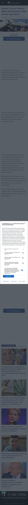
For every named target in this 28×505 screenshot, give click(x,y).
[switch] (22, 253)
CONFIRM (8, 276)
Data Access (14, 281)
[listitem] (14, 249)
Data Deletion (6, 281)
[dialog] (14, 252)
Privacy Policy (22, 281)
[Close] (25, 223)
